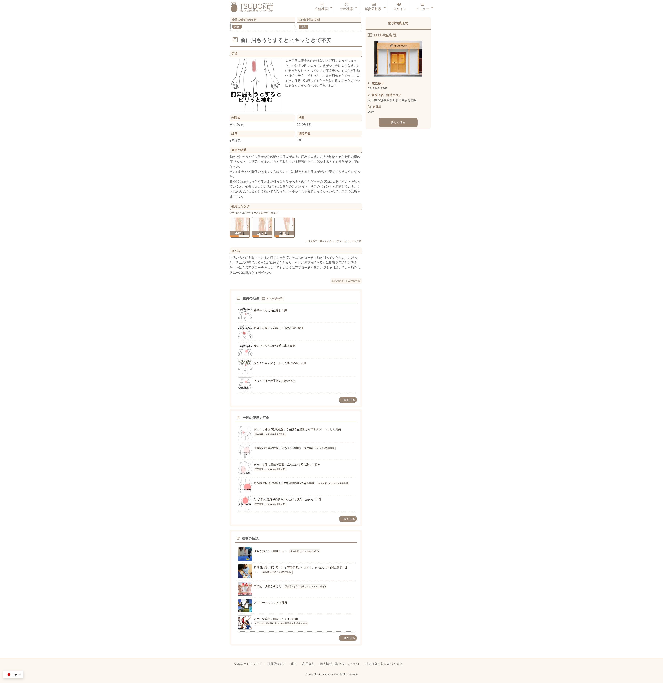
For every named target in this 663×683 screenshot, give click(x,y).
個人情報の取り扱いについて (340, 664)
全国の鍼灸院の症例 (244, 19)
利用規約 (308, 664)
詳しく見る (398, 122)
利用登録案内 (276, 664)
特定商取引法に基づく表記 (384, 664)
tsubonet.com (328, 673)
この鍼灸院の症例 (309, 19)
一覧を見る (348, 400)
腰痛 (237, 26)
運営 (294, 664)
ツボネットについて (248, 664)
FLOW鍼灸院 (346, 280)
